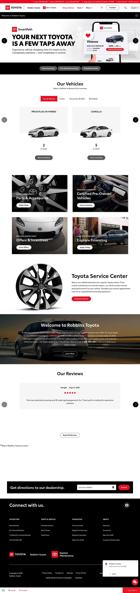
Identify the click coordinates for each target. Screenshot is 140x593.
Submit (124, 487)
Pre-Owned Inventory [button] (69, 68)
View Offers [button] (24, 247)
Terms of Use (81, 573)
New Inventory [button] (48, 68)
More (88, 8)
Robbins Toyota (15, 576)
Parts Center (45, 530)
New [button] (79, 8)
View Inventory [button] (86, 205)
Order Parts (45, 535)
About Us (106, 525)
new (25, 332)
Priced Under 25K (15, 540)
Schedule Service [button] (91, 68)
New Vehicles (14, 525)
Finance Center (77, 525)
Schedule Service (47, 525)
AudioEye (78, 578)
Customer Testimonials (111, 540)
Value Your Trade (78, 540)
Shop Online (68, 7)
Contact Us (107, 530)
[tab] (49, 98)
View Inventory (44, 157)
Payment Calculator (79, 535)
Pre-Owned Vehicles (16, 530)
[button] (125, 7)
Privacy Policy (47, 573)
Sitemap (70, 573)
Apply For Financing (79, 530)
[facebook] (127, 505)
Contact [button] (112, 7)
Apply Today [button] (85, 247)
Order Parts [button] (23, 205)
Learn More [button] (70, 353)
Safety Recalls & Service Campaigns (59, 578)
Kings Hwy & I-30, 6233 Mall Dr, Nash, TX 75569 (99, 2)
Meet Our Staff (108, 535)
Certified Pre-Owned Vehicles (20, 535)
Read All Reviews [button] (70, 435)
